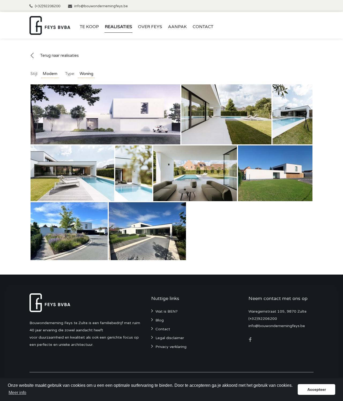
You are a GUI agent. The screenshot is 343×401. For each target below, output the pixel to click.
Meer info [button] (17, 392)
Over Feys (150, 26)
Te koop (89, 26)
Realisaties (118, 26)
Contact (203, 26)
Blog (159, 320)
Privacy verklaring (171, 346)
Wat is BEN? (166, 311)
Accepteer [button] (316, 389)
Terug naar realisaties (59, 55)
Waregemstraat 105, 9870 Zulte (277, 311)
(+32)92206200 (47, 6)
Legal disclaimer (169, 338)
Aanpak (177, 26)
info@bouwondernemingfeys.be (101, 6)
